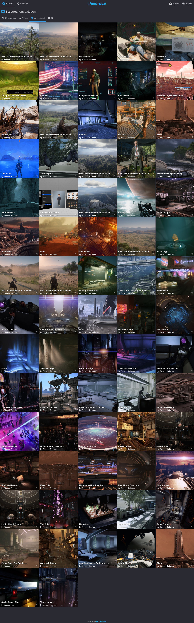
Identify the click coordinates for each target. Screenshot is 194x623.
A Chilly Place (8, 213)
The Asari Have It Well (11, 407)
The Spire (45, 524)
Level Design (163, 213)
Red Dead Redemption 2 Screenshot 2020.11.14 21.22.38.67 (18, 290)
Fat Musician (124, 57)
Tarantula (161, 57)
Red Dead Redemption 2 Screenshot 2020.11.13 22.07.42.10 (56, 135)
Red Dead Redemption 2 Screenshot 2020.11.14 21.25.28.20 (56, 290)
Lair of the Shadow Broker (53, 329)
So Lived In (84, 252)
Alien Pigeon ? (47, 174)
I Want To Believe (48, 407)
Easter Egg (162, 252)
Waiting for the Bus (88, 290)
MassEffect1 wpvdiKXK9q (169, 174)
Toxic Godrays (47, 368)
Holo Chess (84, 524)
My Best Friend (125, 329)
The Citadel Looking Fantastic (133, 290)
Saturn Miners (125, 563)
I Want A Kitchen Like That (92, 407)
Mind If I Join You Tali (167, 368)
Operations (162, 446)
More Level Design (166, 407)
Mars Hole (45, 485)
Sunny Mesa (163, 485)
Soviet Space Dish (10, 602)
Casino (43, 96)
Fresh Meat (162, 290)
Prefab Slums (124, 446)
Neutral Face (7, 135)
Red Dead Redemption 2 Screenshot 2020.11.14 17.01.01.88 (134, 174)
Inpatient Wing (125, 524)
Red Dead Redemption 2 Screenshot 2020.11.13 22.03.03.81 (95, 174)
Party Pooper (163, 524)
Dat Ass (122, 135)
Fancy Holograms (87, 446)
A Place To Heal (125, 407)
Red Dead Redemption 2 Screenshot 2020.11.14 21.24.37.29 (134, 252)
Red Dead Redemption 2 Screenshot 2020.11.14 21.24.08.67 (56, 57)
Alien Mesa (6, 252)
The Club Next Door (127, 368)
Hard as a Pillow (9, 329)
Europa (121, 213)
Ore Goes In (163, 329)
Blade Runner (85, 57)
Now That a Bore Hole (128, 485)
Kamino (83, 135)
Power (4, 368)
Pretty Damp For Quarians (13, 563)
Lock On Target (86, 368)
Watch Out (84, 329)
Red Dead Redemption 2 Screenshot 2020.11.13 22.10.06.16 (95, 213)
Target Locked (47, 602)
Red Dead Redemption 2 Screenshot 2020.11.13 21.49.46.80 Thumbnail (18, 57)
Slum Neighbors (48, 563)
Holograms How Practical (91, 485)
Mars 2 (160, 135)
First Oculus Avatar (49, 213)
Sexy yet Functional (89, 96)
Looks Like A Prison (11, 524)
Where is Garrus (9, 446)
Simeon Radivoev (11, 60)
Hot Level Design (9, 485)
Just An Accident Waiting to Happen (95, 563)
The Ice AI (6, 174)
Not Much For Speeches (52, 446)
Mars (42, 252)
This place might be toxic (13, 96)
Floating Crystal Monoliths (170, 96)
